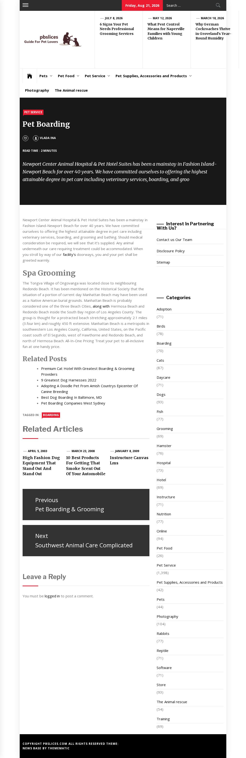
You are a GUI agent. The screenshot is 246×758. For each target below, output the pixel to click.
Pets (43, 75)
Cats (160, 360)
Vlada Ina (47, 138)
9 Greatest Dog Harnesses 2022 (68, 380)
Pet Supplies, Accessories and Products (151, 75)
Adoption (164, 309)
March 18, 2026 (212, 18)
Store (161, 684)
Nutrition (164, 514)
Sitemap (163, 262)
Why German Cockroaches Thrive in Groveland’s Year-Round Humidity (213, 31)
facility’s (69, 254)
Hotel (161, 479)
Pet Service (95, 75)
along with (101, 306)
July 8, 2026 (114, 18)
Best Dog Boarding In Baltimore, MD (71, 397)
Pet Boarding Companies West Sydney (73, 403)
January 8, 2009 (127, 451)
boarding (51, 415)
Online (162, 531)
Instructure (166, 496)
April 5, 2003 (37, 451)
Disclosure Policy (170, 250)
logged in (52, 596)
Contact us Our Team (174, 239)
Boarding (164, 343)
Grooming (165, 428)
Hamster (164, 445)
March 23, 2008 (83, 451)
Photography (37, 90)
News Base (33, 748)
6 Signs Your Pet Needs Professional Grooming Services (117, 29)
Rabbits (163, 633)
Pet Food (66, 75)
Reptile (162, 650)
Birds (161, 326)
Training (163, 718)
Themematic (59, 748)
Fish (160, 411)
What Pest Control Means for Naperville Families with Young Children (166, 31)
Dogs (161, 394)
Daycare (163, 377)
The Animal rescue (71, 90)
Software (164, 667)
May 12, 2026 (162, 18)
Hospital (164, 462)
